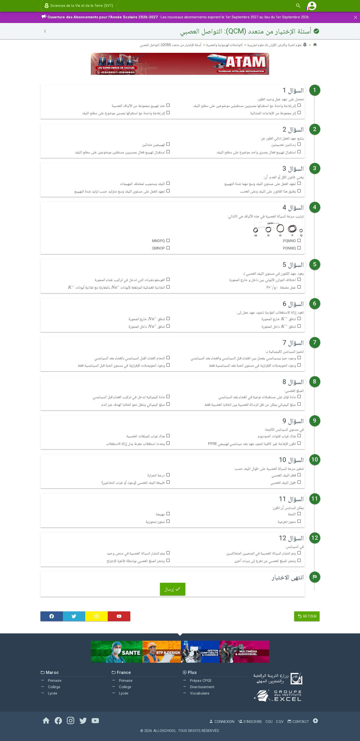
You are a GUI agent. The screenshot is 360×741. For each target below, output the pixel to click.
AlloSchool (164, 731)
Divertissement (202, 687)
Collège (53, 687)
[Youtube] (119, 616)
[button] (312, 5)
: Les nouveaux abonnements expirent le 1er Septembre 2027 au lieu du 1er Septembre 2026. (179, 17)
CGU (269, 721)
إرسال (169, 589)
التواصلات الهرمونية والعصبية (224, 45)
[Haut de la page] (315, 721)
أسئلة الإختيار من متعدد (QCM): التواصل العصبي (170, 45)
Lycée (52, 693)
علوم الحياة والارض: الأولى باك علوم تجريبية (275, 45)
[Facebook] (51, 616)
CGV (279, 721)
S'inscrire (252, 721)
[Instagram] (96, 616)
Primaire (54, 680)
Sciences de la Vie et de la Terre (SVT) (81, 5)
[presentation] (115, 287)
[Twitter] (74, 616)
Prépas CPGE (200, 680)
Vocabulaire (199, 693)
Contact (300, 721)
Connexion (224, 721)
